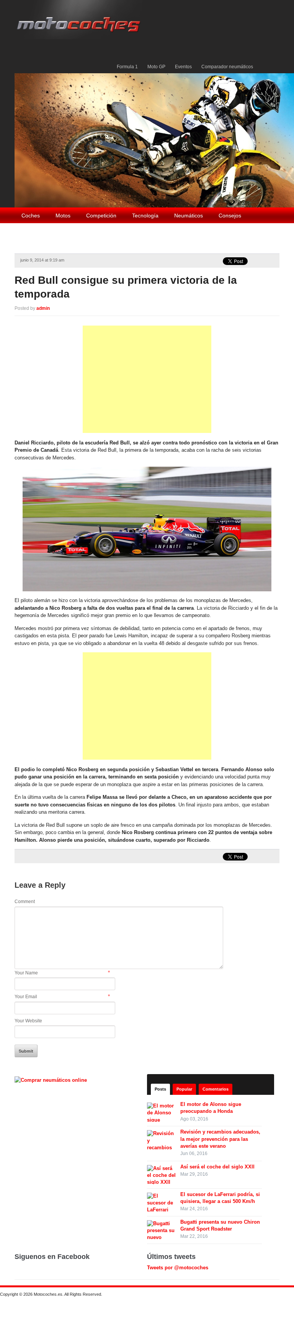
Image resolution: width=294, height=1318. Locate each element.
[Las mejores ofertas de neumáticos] (52, 1080)
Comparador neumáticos (227, 66)
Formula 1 (127, 66)
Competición (101, 215)
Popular (184, 1089)
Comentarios (216, 1089)
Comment (25, 901)
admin (43, 308)
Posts (160, 1089)
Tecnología (145, 215)
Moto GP (156, 66)
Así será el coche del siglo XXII (217, 1167)
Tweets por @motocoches (177, 1267)
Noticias (31, 232)
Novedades (70, 232)
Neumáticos (188, 215)
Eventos (183, 66)
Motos (63, 215)
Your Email (26, 996)
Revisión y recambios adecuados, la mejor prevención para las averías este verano (220, 1139)
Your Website (28, 1020)
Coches (30, 215)
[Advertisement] (147, 379)
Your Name (26, 973)
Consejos (230, 215)
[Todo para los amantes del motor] (80, 19)
